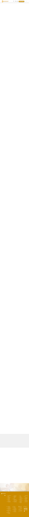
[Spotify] (24, 511)
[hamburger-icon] (26, 1)
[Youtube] (24, 508)
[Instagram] (24, 510)
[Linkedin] (26, 508)
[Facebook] (25, 508)
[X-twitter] (25, 510)
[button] (13, 1)
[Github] (26, 510)
